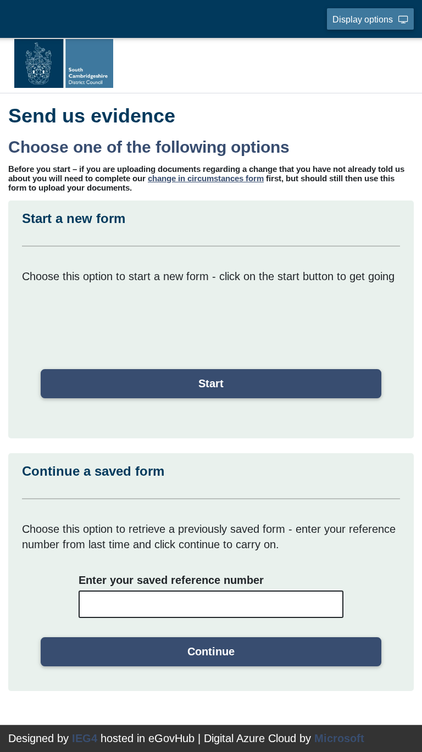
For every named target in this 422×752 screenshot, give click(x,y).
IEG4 (84, 738)
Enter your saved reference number (171, 580)
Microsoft (339, 738)
